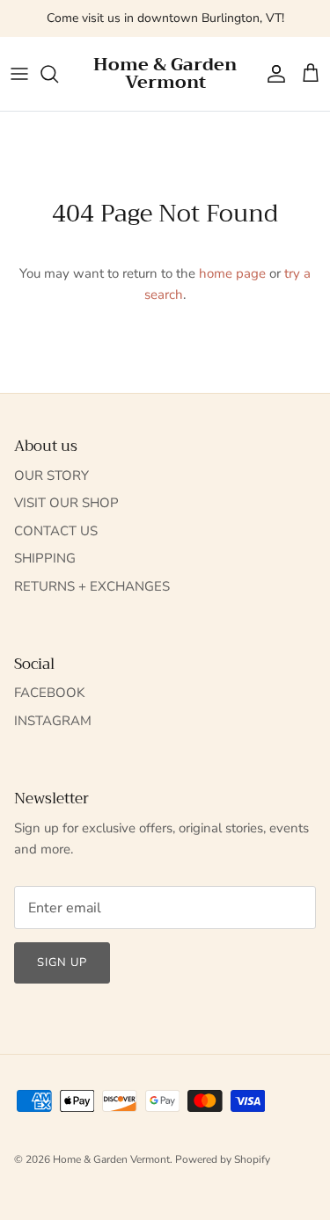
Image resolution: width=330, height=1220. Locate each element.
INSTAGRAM (53, 721)
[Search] (58, 73)
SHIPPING (45, 558)
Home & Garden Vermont (111, 1159)
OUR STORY (51, 475)
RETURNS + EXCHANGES (92, 586)
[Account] (272, 73)
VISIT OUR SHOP (66, 503)
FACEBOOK (49, 692)
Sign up (62, 962)
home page (232, 273)
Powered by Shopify (222, 1159)
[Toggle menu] (19, 73)
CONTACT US (56, 531)
